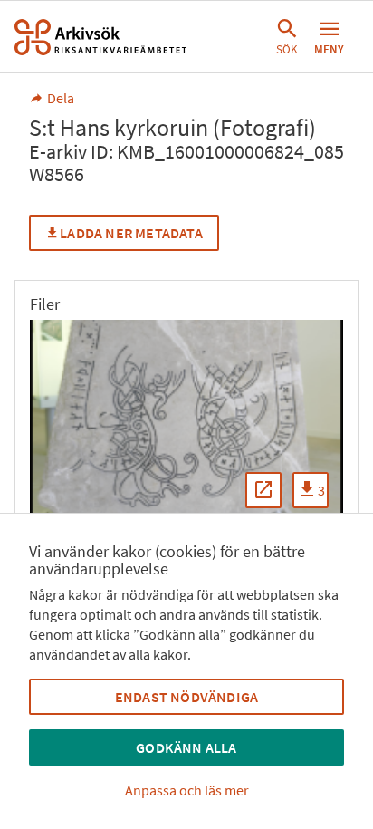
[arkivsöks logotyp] (100, 37)
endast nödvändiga (186, 697)
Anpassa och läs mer (187, 790)
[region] (186, 421)
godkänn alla (186, 747)
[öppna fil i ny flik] (263, 490)
